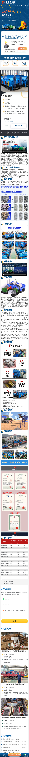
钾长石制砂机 (9, 581)
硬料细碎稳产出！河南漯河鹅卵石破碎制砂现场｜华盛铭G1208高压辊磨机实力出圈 (15, 651)
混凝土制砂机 (9, 583)
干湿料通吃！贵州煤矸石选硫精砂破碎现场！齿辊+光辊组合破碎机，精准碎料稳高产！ (15, 717)
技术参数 (11, 132)
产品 (10, 6)
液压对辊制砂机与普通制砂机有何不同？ (11, 739)
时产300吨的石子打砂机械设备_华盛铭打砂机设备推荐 (11, 744)
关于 (6, 6)
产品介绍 (4, 132)
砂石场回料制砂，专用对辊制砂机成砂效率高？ (11, 750)
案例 (14, 6)
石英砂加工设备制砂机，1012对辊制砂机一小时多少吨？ (11, 741)
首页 (2, 6)
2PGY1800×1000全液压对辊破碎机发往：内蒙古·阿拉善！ (15, 684)
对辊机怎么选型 (6, 747)
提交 (14, 621)
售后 (22, 6)
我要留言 (18, 132)
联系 (26, 6)
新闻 (18, 6)
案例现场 (25, 132)
